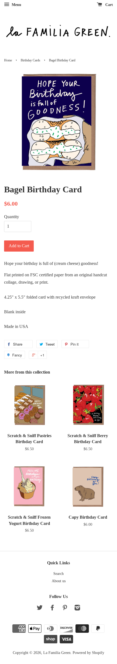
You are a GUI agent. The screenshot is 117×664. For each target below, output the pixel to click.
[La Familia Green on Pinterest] (65, 609)
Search (58, 574)
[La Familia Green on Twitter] (40, 609)
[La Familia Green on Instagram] (77, 609)
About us (59, 581)
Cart (108, 5)
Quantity (11, 216)
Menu (16, 5)
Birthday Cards (30, 60)
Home (8, 60)
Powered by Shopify (88, 653)
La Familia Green (56, 653)
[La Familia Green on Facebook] (52, 609)
